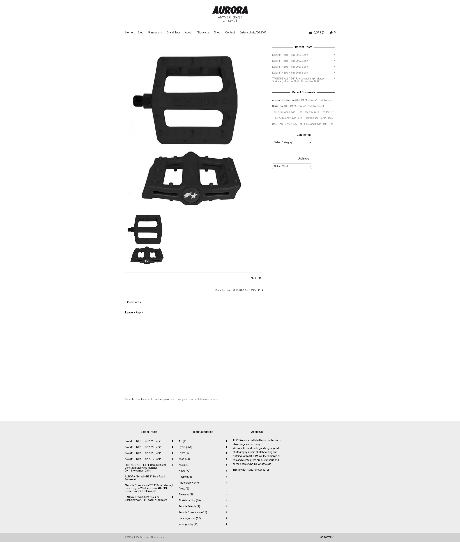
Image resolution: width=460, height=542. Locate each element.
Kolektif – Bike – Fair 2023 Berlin (290, 54)
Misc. (184, 458)
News (184, 470)
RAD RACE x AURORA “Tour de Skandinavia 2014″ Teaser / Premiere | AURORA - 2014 (320, 123)
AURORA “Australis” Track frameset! (314, 100)
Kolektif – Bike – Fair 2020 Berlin (290, 66)
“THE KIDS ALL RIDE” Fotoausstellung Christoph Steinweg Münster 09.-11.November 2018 (298, 80)
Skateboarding (190, 500)
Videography (188, 524)
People (185, 476)
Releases (186, 494)
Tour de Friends (189, 506)
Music (184, 464)
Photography (189, 482)
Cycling (185, 447)
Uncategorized (190, 518)
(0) (319, 32)
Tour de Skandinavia (193, 512)
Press (184, 488)
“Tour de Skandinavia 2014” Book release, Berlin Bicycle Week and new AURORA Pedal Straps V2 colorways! (148, 488)
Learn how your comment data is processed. (195, 399)
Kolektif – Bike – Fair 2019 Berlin (290, 72)
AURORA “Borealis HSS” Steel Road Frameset (145, 478)
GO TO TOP (326, 537)
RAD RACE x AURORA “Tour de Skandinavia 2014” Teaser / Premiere (146, 498)
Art (183, 441)
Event (184, 453)
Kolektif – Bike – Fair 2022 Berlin (290, 60)
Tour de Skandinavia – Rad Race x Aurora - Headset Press (304, 112)
